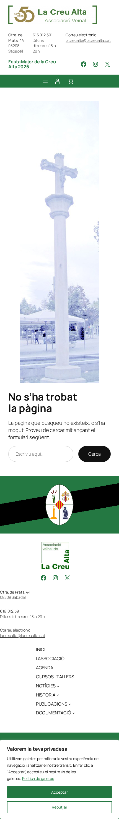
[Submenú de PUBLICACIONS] (69, 704)
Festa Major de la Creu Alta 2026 (32, 64)
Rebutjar (59, 807)
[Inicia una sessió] (57, 81)
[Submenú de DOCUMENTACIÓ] (73, 713)
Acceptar (59, 792)
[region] (59, 779)
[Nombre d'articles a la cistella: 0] (70, 81)
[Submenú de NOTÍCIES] (58, 685)
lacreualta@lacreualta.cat (88, 40)
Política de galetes (38, 778)
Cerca (94, 454)
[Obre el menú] (45, 81)
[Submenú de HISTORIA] (57, 694)
